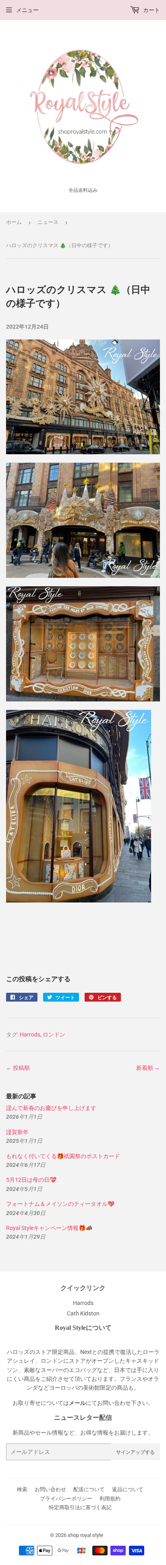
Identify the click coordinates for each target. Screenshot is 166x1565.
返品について (127, 1489)
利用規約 (110, 1499)
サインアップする (135, 1452)
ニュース (47, 222)
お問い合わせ (50, 1489)
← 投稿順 (18, 1068)
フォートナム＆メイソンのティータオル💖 (60, 1204)
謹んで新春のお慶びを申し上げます (51, 1108)
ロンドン (54, 1034)
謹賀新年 (17, 1132)
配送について (89, 1489)
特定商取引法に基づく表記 (80, 1507)
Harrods (30, 1034)
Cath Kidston (83, 1313)
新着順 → (148, 1068)
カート (151, 10)
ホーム (14, 222)
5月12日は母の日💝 (31, 1180)
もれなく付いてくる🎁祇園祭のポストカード (63, 1156)
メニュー (27, 10)
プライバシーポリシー (66, 1499)
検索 (22, 1489)
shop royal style (85, 1535)
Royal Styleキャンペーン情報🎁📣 (49, 1228)
